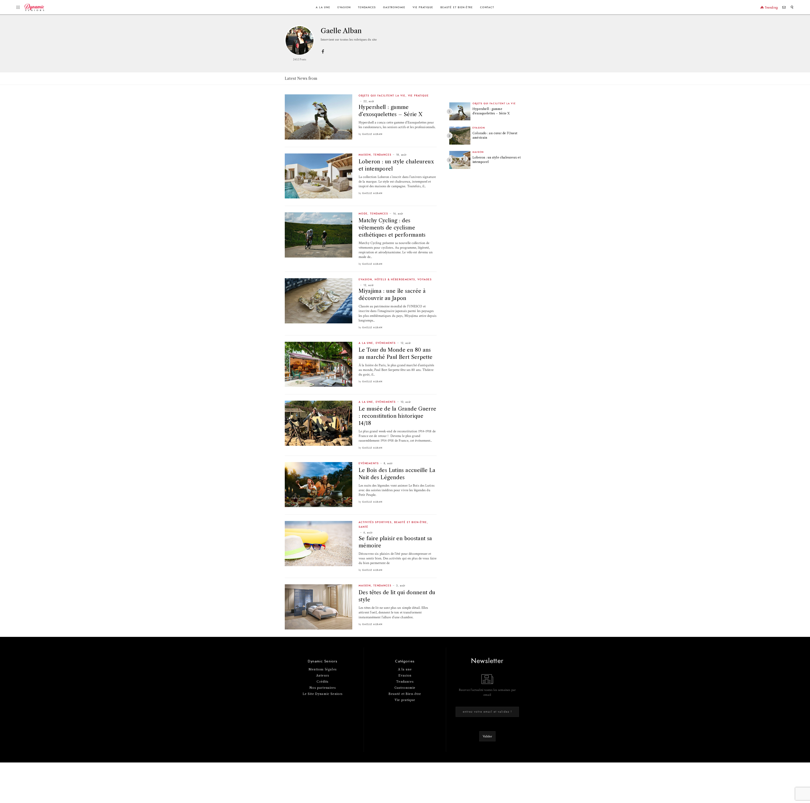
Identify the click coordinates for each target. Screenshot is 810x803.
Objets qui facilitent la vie (382, 95)
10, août (406, 402)
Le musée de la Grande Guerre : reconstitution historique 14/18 (397, 416)
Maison (365, 154)
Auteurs (322, 675)
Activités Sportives (375, 522)
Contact (487, 7)
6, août (367, 532)
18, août (401, 154)
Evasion (344, 7)
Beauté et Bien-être (456, 7)
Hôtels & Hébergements (395, 279)
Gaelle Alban (372, 134)
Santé (363, 527)
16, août (398, 213)
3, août (400, 585)
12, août (368, 285)
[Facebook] (323, 53)
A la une (323, 7)
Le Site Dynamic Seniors (323, 694)
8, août (388, 463)
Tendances (367, 7)
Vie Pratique (423, 7)
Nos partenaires (322, 688)
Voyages (424, 279)
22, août (368, 101)
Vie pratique (405, 700)
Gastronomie (394, 7)
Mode (363, 213)
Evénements (386, 343)
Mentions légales (323, 669)
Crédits (322, 682)
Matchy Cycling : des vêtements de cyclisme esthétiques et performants (392, 227)
